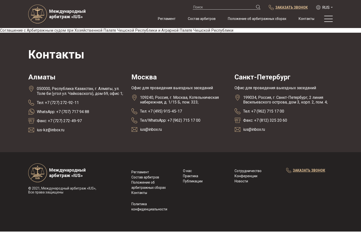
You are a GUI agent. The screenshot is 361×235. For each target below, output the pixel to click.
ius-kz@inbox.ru (50, 130)
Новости (241, 181)
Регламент (167, 19)
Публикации (193, 181)
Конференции (246, 176)
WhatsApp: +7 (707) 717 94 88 (63, 111)
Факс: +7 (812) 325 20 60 (265, 120)
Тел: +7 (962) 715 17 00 (263, 111)
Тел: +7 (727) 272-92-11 (58, 102)
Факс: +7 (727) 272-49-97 (59, 120)
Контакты (306, 19)
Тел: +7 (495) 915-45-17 (161, 111)
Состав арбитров (202, 19)
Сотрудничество (248, 171)
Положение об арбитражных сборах (257, 19)
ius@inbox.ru (151, 129)
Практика (190, 176)
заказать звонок (309, 170)
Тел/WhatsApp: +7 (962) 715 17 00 (170, 120)
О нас (187, 171)
